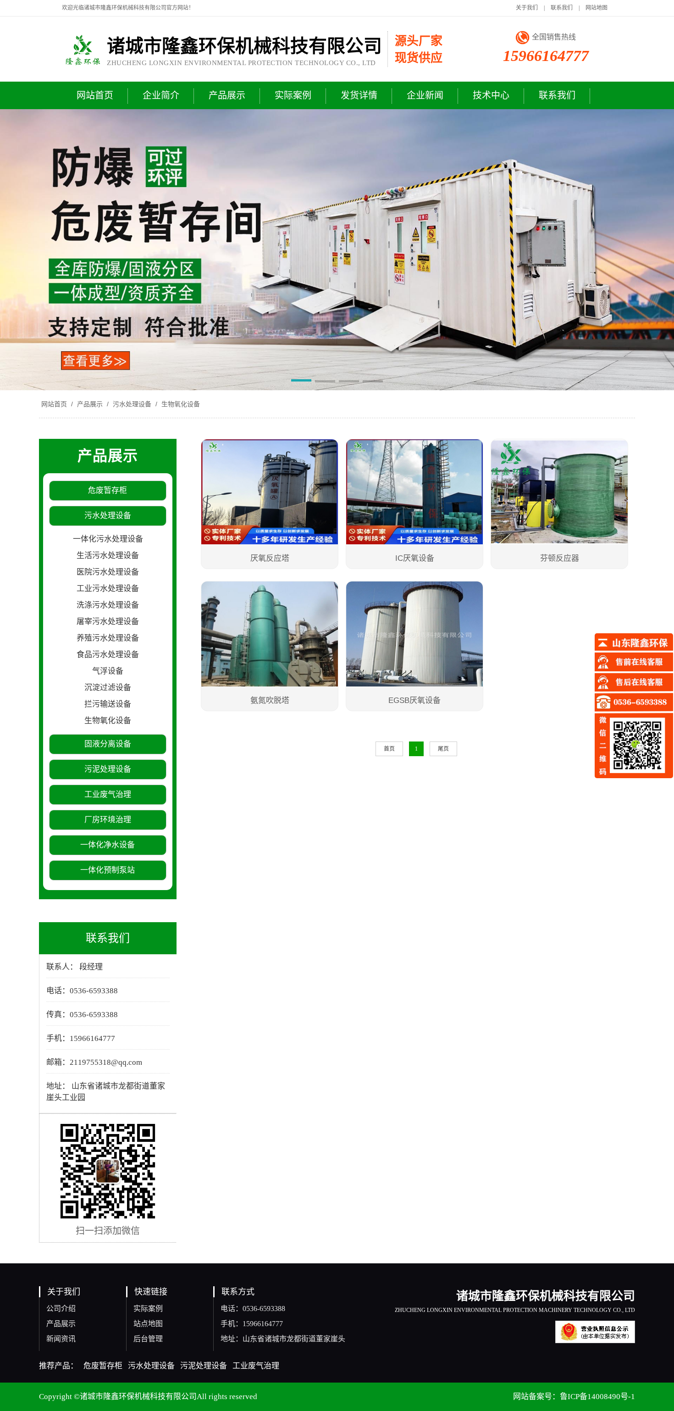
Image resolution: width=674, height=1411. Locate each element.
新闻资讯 (61, 1339)
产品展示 (90, 404)
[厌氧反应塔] (269, 492)
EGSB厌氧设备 (414, 700)
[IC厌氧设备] (414, 492)
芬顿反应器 (559, 558)
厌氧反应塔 (269, 558)
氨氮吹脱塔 (269, 700)
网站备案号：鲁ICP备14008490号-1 (574, 1396)
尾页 (443, 749)
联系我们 (562, 8)
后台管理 (148, 1339)
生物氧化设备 (180, 404)
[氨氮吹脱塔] (269, 634)
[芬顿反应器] (559, 492)
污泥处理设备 (203, 1365)
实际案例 (148, 1308)
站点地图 (148, 1324)
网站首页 (54, 404)
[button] (301, 382)
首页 (389, 749)
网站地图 (597, 8)
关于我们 (527, 8)
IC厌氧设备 (414, 558)
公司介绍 (61, 1308)
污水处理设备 (132, 404)
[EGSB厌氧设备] (414, 634)
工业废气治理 (255, 1365)
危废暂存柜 (102, 1365)
